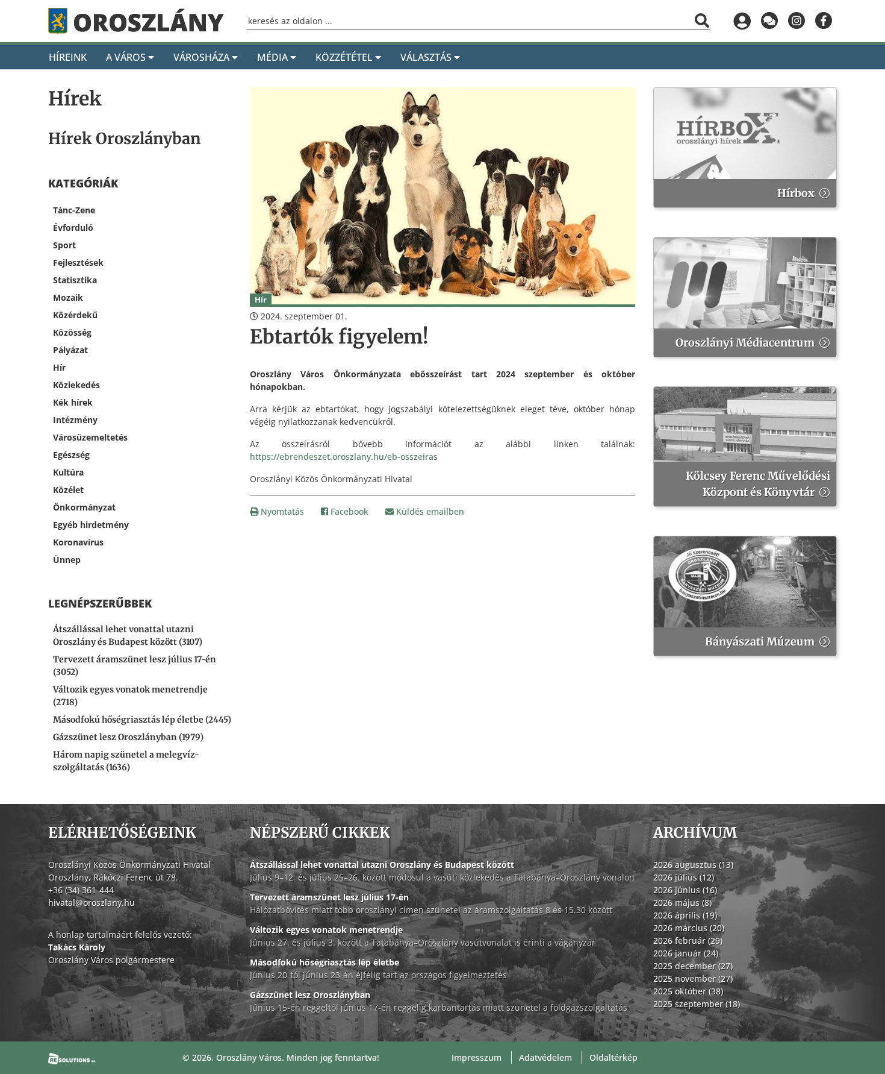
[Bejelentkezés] (742, 21)
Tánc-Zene (74, 210)
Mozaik (68, 297)
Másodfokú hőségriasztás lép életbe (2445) (142, 719)
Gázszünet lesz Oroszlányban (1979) (128, 737)
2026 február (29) (687, 940)
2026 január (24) (685, 953)
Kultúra (68, 472)
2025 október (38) (688, 991)
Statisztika (75, 280)
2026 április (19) (685, 915)
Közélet (68, 489)
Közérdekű (75, 315)
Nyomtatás (281, 511)
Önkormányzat (84, 507)
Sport (64, 245)
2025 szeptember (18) (696, 1004)
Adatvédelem (545, 1057)
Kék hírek (73, 402)
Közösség (72, 332)
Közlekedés (76, 385)
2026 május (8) (682, 902)
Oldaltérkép (613, 1057)
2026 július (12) (683, 877)
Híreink (68, 57)
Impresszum (477, 1057)
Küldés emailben (429, 511)
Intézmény (75, 420)
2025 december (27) (693, 966)
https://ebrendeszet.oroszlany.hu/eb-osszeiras (344, 456)
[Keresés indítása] (702, 20)
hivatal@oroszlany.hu (91, 902)
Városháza (202, 57)
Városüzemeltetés (90, 437)
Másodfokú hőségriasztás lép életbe (324, 962)
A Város (127, 57)
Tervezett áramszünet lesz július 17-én (329, 897)
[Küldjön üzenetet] (769, 21)
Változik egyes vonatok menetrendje (326, 929)
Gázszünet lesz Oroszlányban (310, 994)
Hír (59, 367)
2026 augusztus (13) (693, 864)
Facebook (348, 511)
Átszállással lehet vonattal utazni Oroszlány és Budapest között (382, 864)
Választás (427, 57)
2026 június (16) (685, 890)
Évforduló (73, 227)
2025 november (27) (693, 978)
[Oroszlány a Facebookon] (823, 21)
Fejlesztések (78, 262)
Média (273, 57)
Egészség (71, 454)
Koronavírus (78, 542)
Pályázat (70, 350)
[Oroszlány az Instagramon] (796, 21)
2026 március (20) (688, 928)
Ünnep (67, 559)
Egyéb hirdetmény (91, 524)
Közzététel (345, 57)
